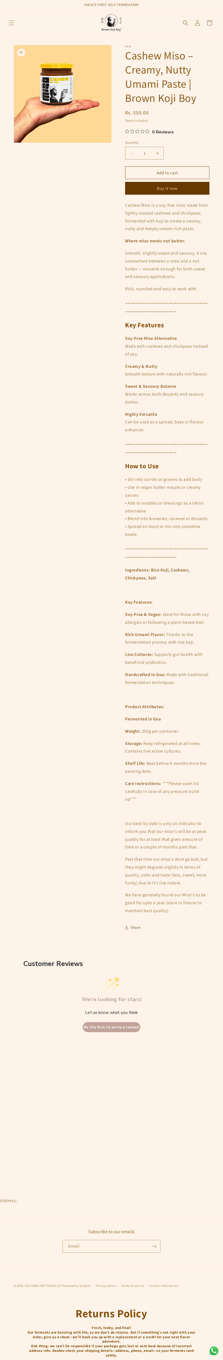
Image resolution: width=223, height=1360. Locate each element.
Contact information (164, 1286)
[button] (11, 23)
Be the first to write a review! (111, 1027)
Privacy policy (106, 1286)
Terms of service (132, 1286)
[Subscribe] (154, 1246)
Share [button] (136, 927)
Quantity (132, 142)
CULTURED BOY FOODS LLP (44, 1286)
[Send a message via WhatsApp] (213, 1350)
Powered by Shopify (77, 1286)
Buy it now (167, 188)
